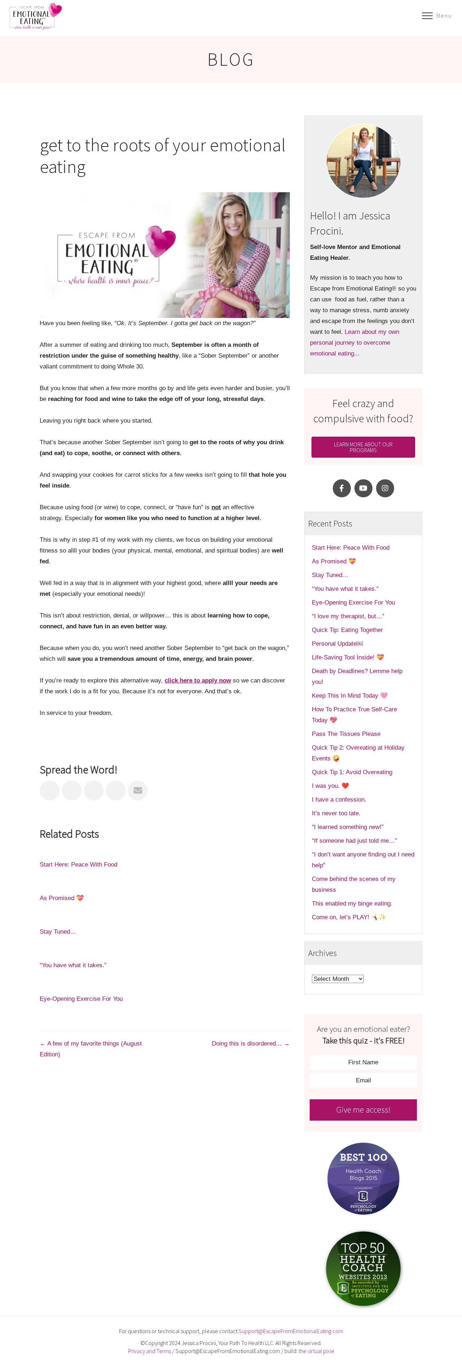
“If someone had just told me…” (355, 840)
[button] (342, 488)
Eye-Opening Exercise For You (81, 998)
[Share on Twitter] (72, 790)
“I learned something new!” (348, 827)
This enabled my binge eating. (353, 903)
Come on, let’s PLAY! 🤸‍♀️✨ (349, 917)
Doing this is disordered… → (251, 1043)
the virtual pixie (316, 1350)
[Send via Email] (138, 790)
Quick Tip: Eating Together (347, 630)
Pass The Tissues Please (346, 733)
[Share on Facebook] (50, 790)
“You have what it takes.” (73, 965)
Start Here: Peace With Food (78, 864)
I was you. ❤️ (330, 785)
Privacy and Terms (149, 1350)
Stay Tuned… (58, 931)
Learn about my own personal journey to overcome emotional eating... (354, 342)
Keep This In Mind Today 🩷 (350, 695)
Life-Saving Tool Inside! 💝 (348, 657)
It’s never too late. (336, 813)
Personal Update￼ (337, 643)
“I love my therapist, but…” (348, 616)
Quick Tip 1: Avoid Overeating (352, 772)
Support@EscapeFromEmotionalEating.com (291, 1331)
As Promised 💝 (62, 898)
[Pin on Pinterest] (116, 790)
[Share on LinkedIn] (94, 790)
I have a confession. (339, 799)
